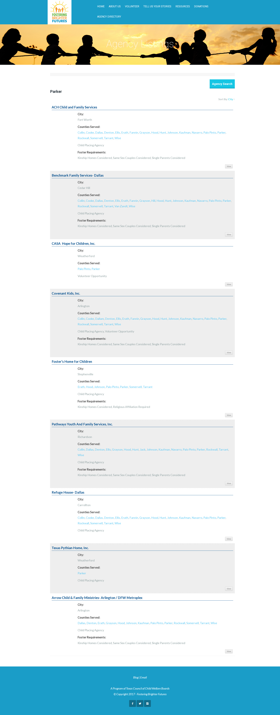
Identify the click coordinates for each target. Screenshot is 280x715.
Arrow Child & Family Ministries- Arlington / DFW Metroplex (97, 598)
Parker (221, 132)
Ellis (117, 132)
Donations (201, 6)
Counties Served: (89, 127)
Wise (118, 138)
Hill (153, 200)
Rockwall (83, 138)
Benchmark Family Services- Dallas (78, 175)
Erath (124, 132)
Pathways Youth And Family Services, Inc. (82, 424)
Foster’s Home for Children (72, 361)
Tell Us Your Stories (157, 6)
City (230, 99)
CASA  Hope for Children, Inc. (73, 243)
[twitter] (140, 703)
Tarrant (108, 138)
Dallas (99, 132)
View (229, 166)
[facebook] (132, 703)
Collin (81, 132)
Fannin (133, 132)
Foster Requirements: (92, 152)
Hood (154, 132)
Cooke (90, 132)
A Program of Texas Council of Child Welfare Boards (140, 688)
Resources (182, 6)
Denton (109, 132)
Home (101, 6)
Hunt (162, 132)
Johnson (172, 132)
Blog (135, 677)
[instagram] (147, 703)
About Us (115, 6)
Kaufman (185, 132)
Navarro (197, 132)
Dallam (99, 318)
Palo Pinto (209, 132)
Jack (143, 449)
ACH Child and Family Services (74, 107)
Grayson (144, 132)
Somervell (96, 138)
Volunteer (132, 6)
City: (81, 114)
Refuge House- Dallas (68, 492)
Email (143, 677)
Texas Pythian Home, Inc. (70, 548)
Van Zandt (121, 206)
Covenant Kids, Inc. (66, 293)
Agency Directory (109, 16)
